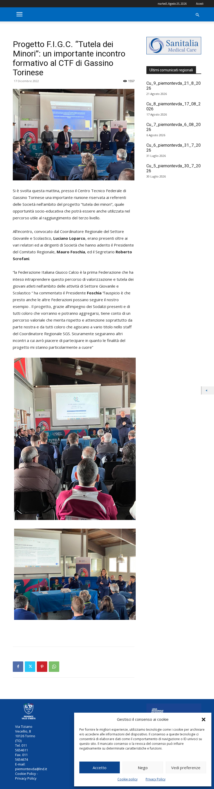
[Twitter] (30, 666)
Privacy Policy (155, 779)
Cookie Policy (25, 773)
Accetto (99, 767)
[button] (203, 719)
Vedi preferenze (185, 767)
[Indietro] (208, 390)
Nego (143, 767)
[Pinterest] (42, 666)
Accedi (200, 4)
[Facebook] (18, 666)
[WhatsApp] (54, 666)
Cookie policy (127, 779)
